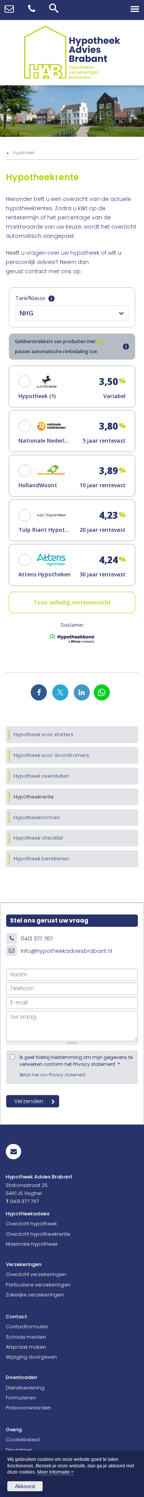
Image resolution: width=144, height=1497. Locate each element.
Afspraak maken (26, 1347)
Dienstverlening (25, 1387)
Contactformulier (27, 1326)
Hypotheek (24, 152)
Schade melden (26, 1337)
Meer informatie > (55, 1472)
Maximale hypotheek (32, 1244)
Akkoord (25, 1486)
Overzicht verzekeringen (36, 1274)
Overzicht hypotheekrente (38, 1234)
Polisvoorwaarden (28, 1407)
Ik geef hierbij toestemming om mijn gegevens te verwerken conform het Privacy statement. (76, 1060)
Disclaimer (19, 1450)
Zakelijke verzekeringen (35, 1294)
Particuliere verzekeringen (38, 1284)
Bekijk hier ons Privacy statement (53, 1075)
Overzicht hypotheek (31, 1223)
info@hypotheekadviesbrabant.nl (66, 951)
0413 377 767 (37, 939)
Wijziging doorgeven (31, 1357)
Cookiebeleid (23, 1439)
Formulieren (21, 1397)
